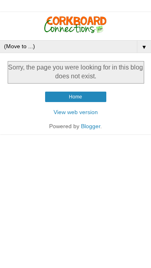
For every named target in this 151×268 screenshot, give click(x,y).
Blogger (90, 126)
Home (75, 97)
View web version (76, 112)
